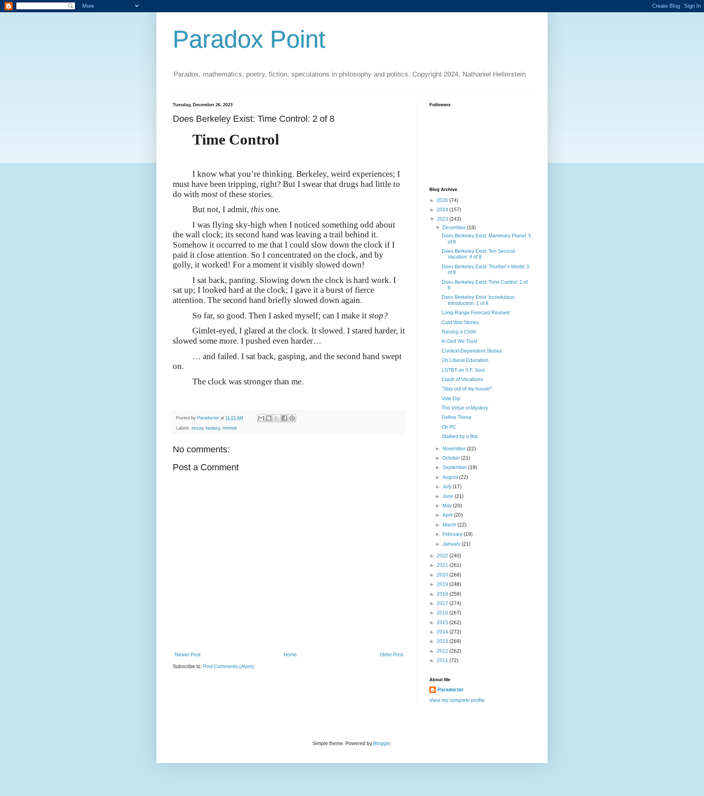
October (451, 458)
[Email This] (261, 418)
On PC (449, 427)
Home (290, 655)
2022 (443, 556)
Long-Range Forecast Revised (476, 313)
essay (197, 427)
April (448, 515)
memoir (229, 427)
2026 (443, 200)
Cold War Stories (460, 322)
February (453, 534)
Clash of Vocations (462, 379)
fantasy (213, 427)
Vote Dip (451, 398)
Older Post (391, 655)
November (454, 449)
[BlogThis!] (269, 418)
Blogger (381, 743)
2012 (443, 651)
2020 (443, 575)
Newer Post (187, 655)
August (450, 477)
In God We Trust (459, 341)
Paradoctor (451, 690)
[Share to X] (277, 418)
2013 (443, 641)
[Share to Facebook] (284, 418)
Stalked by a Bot (459, 436)
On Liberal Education (465, 360)
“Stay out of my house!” (467, 389)
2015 (443, 622)
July (447, 486)
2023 (443, 219)
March (450, 525)
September (455, 467)
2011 (443, 660)
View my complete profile (457, 700)
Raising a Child (459, 332)
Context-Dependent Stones (472, 351)
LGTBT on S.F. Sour (463, 370)
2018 (443, 594)
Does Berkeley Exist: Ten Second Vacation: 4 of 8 (478, 254)
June (448, 496)
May (447, 506)
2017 (443, 603)
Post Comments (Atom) (228, 666)
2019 (443, 584)
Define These (456, 417)
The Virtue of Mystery (465, 408)
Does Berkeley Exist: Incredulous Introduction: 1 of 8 (478, 300)
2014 (443, 632)
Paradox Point (249, 39)
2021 (443, 565)
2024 (443, 210)
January (452, 544)
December (454, 227)
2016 (443, 613)
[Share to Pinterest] (292, 418)
